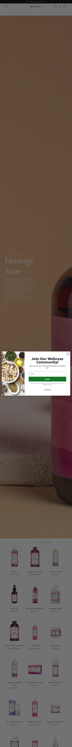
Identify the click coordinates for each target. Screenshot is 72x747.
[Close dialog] (68, 353)
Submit (47, 379)
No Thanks (47, 390)
